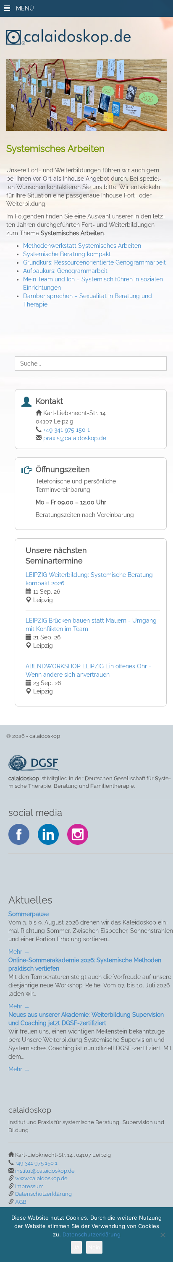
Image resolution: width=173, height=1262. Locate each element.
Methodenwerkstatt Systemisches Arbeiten (82, 245)
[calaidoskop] (89, 37)
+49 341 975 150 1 (66, 429)
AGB (20, 1202)
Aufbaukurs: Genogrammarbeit (65, 270)
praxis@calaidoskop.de (74, 438)
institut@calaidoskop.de (45, 1171)
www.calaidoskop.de (41, 1178)
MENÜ (24, 8)
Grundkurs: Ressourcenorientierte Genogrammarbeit (94, 262)
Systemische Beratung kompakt (67, 254)
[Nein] (162, 1235)
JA (76, 1247)
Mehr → (19, 951)
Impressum (29, 1186)
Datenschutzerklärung (43, 1194)
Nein (94, 1247)
